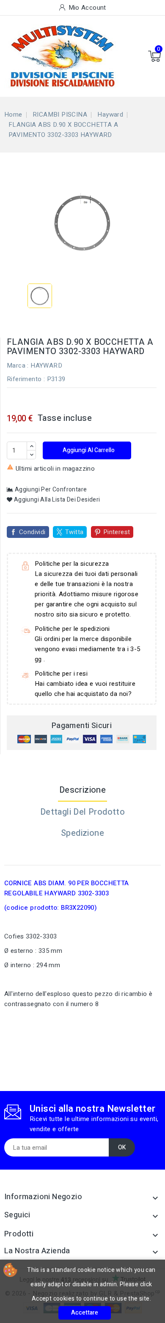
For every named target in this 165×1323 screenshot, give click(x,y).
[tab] (82, 854)
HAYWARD (46, 365)
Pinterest (116, 532)
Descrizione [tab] (82, 790)
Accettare (84, 1312)
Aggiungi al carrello (88, 450)
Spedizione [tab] (82, 833)
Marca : (18, 365)
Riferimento (24, 379)
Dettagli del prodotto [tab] (82, 812)
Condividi (32, 532)
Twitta (74, 532)
